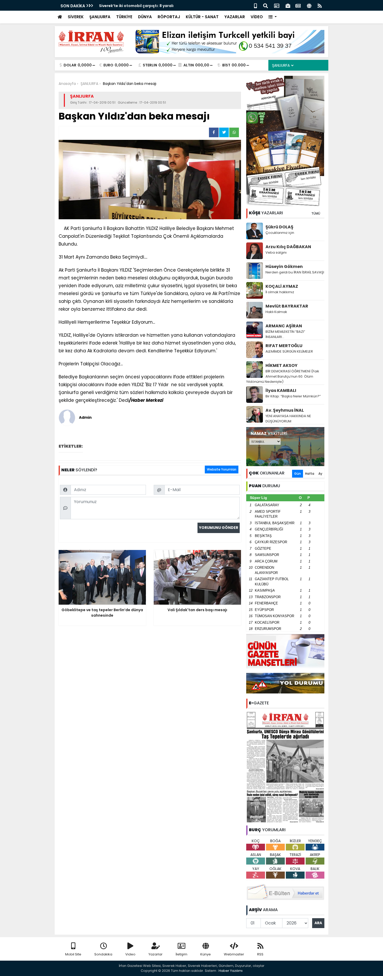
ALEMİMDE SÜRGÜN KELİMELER (289, 351)
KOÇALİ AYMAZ (281, 286)
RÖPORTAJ (169, 17)
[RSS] (319, 5)
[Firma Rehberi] (288, 5)
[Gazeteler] (298, 5)
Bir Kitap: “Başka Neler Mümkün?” (293, 396)
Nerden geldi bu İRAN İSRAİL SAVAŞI (294, 272)
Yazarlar (156, 954)
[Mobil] (255, 5)
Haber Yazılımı (231, 970)
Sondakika (103, 954)
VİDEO (257, 17)
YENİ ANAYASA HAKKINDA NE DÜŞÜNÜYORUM (288, 419)
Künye (205, 954)
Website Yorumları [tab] (221, 469)
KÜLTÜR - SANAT (202, 17)
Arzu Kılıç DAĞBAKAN (288, 247)
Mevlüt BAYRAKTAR (286, 306)
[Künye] (309, 5)
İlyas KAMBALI (280, 390)
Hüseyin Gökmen (284, 267)
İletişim (181, 954)
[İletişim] (276, 5)
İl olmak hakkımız (279, 292)
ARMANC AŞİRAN (283, 326)
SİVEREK (76, 17)
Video (130, 954)
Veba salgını (276, 252)
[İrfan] (285, 766)
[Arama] (265, 5)
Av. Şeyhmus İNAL (284, 410)
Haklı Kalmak (276, 311)
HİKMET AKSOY (281, 365)
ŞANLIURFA (99, 17)
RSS (260, 954)
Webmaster (234, 954)
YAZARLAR (234, 17)
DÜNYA (145, 17)
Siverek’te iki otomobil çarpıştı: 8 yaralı (136, 5)
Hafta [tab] (309, 473)
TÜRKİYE (124, 17)
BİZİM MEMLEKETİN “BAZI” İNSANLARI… (285, 334)
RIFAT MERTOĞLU (283, 346)
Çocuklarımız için (279, 232)
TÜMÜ (315, 213)
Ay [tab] (320, 473)
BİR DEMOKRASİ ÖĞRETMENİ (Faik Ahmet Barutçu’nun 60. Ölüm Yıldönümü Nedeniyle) (282, 376)
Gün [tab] (297, 473)
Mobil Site (73, 954)
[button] (273, 17)
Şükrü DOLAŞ (279, 227)
